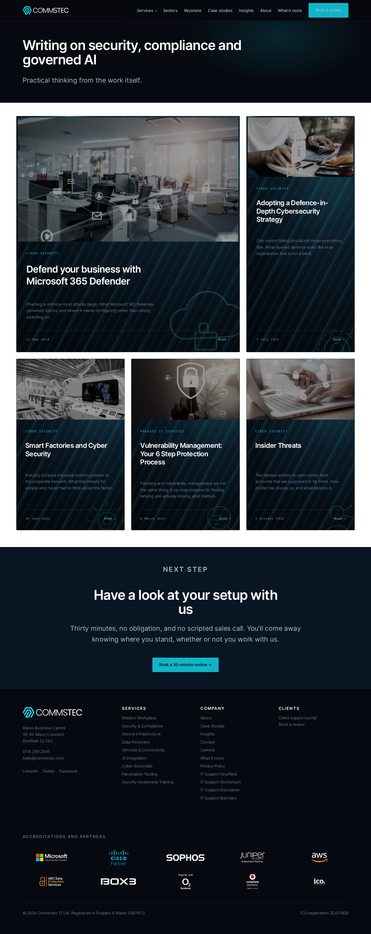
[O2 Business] (185, 881)
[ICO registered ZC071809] (319, 881)
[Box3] (118, 881)
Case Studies (212, 726)
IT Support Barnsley (218, 798)
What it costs (290, 10)
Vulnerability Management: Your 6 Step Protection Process (181, 453)
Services (145, 10)
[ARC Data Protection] (52, 881)
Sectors (170, 10)
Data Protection (136, 742)
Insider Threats (278, 445)
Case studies (220, 10)
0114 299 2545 (36, 751)
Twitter (48, 771)
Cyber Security (42, 253)
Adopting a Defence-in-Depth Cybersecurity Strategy (292, 211)
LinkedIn (30, 771)
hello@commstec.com (43, 758)
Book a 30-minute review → (185, 664)
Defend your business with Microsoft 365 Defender (83, 275)
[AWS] (319, 857)
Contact (207, 742)
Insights (246, 10)
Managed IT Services (162, 431)
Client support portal (297, 718)
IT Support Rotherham (220, 782)
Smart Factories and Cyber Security (66, 449)
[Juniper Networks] (252, 857)
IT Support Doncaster (220, 790)
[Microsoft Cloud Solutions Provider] (52, 857)
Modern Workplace (139, 718)
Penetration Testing (140, 774)
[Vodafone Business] (252, 881)
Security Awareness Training (148, 782)
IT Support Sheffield (218, 774)
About (265, 10)
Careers (207, 750)
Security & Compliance (142, 726)
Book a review (328, 10)
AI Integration (134, 758)
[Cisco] (118, 857)
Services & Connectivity (143, 750)
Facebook (68, 771)
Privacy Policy (212, 766)
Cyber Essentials (137, 766)
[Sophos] (185, 857)
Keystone (193, 10)
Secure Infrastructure (141, 734)
